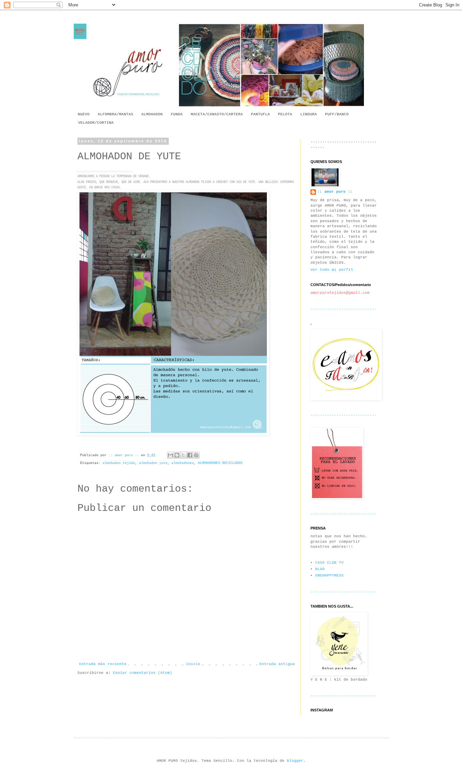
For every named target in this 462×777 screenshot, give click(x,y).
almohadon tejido (118, 463)
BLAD (320, 569)
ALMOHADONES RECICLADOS (220, 463)
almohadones (182, 463)
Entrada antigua (277, 664)
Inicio (193, 664)
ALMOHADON (152, 114)
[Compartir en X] (183, 455)
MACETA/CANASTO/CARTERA (217, 114)
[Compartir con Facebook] (189, 455)
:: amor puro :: (335, 192)
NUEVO (84, 114)
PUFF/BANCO (337, 114)
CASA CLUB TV (329, 563)
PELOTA (285, 114)
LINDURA (308, 114)
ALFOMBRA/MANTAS (115, 114)
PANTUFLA (260, 114)
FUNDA (177, 114)
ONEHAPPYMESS (329, 575)
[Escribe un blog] (177, 455)
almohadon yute (153, 463)
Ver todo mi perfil (331, 270)
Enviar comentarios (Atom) (142, 673)
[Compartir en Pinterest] (196, 455)
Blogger (295, 761)
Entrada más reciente (102, 664)
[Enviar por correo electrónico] (170, 455)
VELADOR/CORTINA (96, 123)
